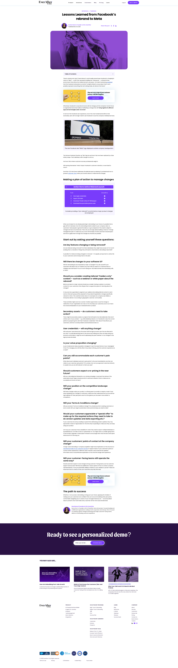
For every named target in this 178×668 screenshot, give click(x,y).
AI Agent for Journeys (71, 609)
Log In (124, 2)
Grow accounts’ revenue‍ (96, 637)
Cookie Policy (78, 660)
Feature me (134, 613)
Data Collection (69, 615)
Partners (92, 623)
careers (133, 621)
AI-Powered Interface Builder (72, 607)
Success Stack (117, 617)
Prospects (92, 625)
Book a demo (135, 619)
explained (109, 82)
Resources (116, 609)
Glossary (116, 615)
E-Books (116, 611)
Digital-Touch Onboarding (96, 609)
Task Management (70, 613)
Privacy (53, 660)
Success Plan (93, 615)
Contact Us (134, 617)
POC (91, 613)
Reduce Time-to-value (96, 631)
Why (95, 2)
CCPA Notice (66, 660)
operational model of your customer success (75, 448)
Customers (88, 2)
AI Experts (68, 611)
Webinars (116, 613)
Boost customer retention (96, 635)
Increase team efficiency (96, 633)
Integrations (68, 617)
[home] (45, 2)
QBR (91, 611)
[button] (71, 2)
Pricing (101, 2)
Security (134, 609)
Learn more (95, 98)
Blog (115, 607)
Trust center (89, 660)
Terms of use (43, 660)
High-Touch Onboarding (96, 607)
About (133, 607)
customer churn (72, 173)
